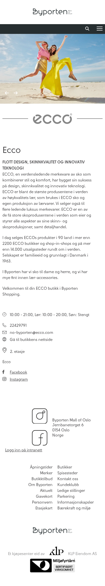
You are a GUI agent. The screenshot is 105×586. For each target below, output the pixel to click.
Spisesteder (67, 473)
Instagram (19, 379)
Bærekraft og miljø (74, 508)
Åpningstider (41, 467)
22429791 (18, 325)
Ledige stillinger (71, 490)
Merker (46, 473)
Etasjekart (43, 508)
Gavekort (44, 496)
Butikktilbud (42, 479)
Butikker (64, 467)
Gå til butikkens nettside (31, 339)
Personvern (42, 502)
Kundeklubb (68, 484)
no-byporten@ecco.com (31, 332)
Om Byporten (40, 484)
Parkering (65, 496)
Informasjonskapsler (75, 502)
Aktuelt (46, 490)
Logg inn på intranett (23, 450)
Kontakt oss (67, 479)
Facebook (18, 372)
